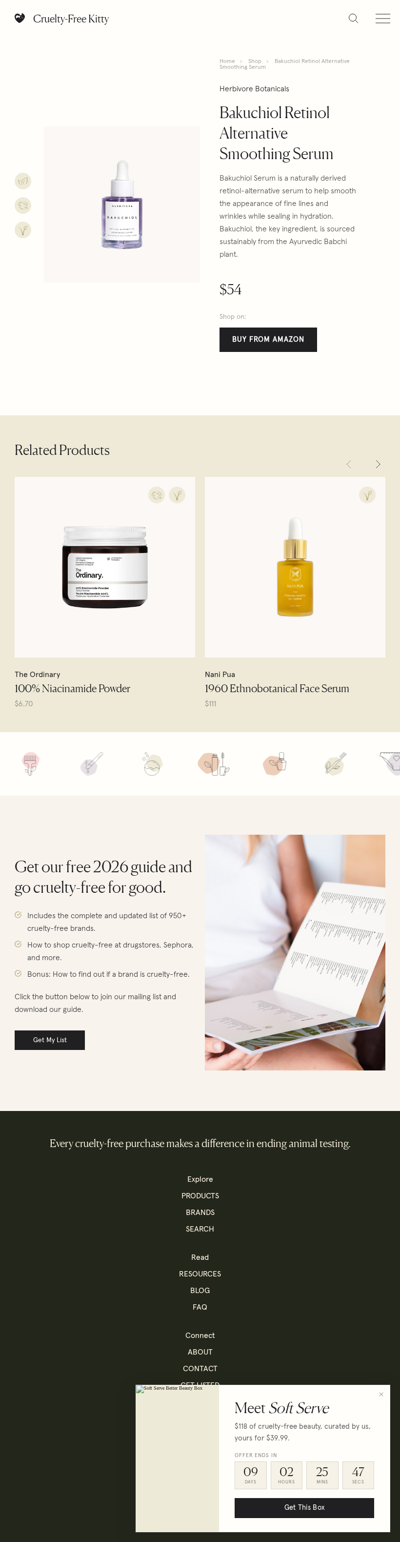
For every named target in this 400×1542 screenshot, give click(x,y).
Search (200, 1229)
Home (227, 61)
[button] (348, 464)
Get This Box (304, 1507)
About (200, 1352)
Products (200, 1196)
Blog (200, 1291)
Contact (200, 1369)
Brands (200, 1212)
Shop (254, 61)
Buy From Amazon (268, 339)
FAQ (200, 1307)
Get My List (50, 1040)
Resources (200, 1274)
